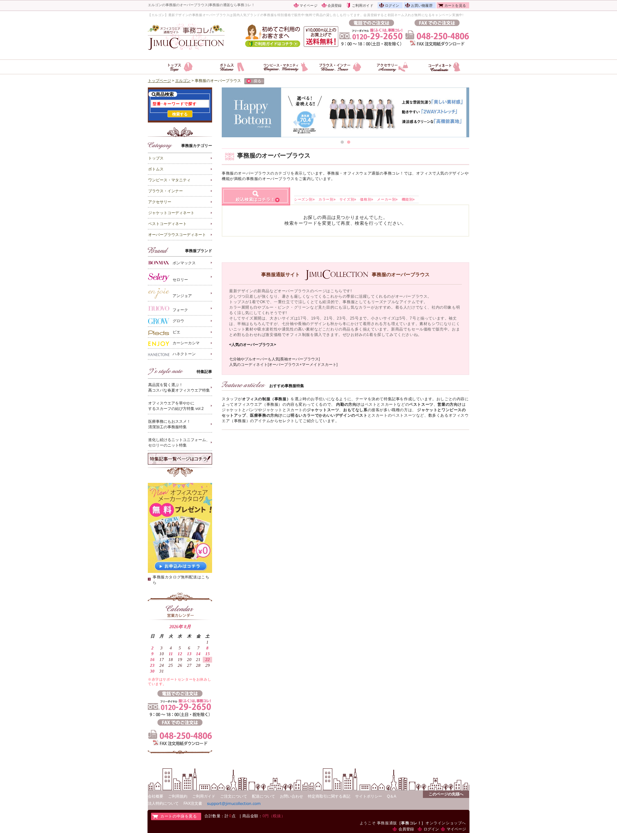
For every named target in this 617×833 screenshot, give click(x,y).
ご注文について (233, 796)
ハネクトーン (184, 354)
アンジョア (182, 296)
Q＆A (391, 796)
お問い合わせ (291, 796)
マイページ (308, 5)
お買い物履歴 (422, 5)
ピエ (176, 332)
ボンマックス (184, 263)
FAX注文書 (192, 803)
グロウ (178, 321)
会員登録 (334, 5)
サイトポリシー (368, 796)
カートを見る (455, 5)
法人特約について (163, 803)
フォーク (180, 310)
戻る (257, 81)
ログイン (392, 5)
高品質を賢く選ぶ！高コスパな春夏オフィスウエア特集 (179, 388)
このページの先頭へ (446, 794)
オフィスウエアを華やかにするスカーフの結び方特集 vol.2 (176, 406)
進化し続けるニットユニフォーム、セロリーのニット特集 (179, 443)
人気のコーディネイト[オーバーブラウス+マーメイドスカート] (283, 364)
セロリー (180, 279)
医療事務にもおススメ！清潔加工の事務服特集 (169, 424)
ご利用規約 (177, 796)
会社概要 (155, 796)
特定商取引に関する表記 (329, 796)
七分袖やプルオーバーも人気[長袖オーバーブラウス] (274, 359)
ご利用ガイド (362, 5)
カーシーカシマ (186, 343)
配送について (263, 796)
